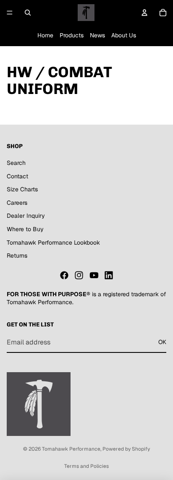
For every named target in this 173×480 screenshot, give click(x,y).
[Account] (144, 12)
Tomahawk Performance (71, 449)
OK (162, 342)
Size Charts (22, 189)
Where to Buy (25, 229)
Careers (17, 202)
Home (45, 35)
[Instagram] (79, 275)
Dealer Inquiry (26, 215)
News (97, 35)
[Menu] (9, 12)
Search (16, 163)
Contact (17, 176)
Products (72, 35)
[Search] (27, 12)
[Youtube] (94, 275)
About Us (123, 35)
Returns (17, 255)
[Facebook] (64, 275)
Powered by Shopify (126, 449)
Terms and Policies (86, 466)
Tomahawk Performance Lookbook (53, 242)
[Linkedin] (109, 275)
